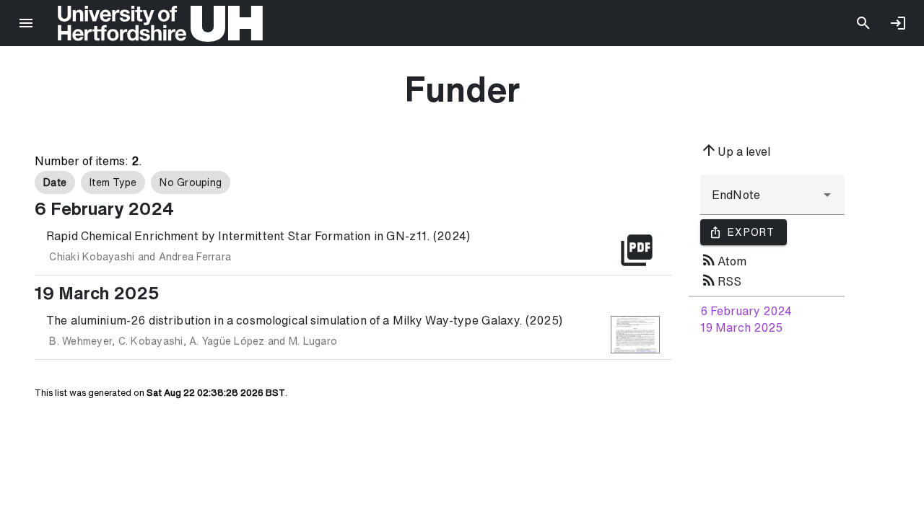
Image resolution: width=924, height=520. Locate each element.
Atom (723, 259)
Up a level (735, 150)
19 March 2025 (741, 327)
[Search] (863, 23)
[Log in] (898, 23)
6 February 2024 (746, 311)
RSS (720, 279)
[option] (55, 182)
